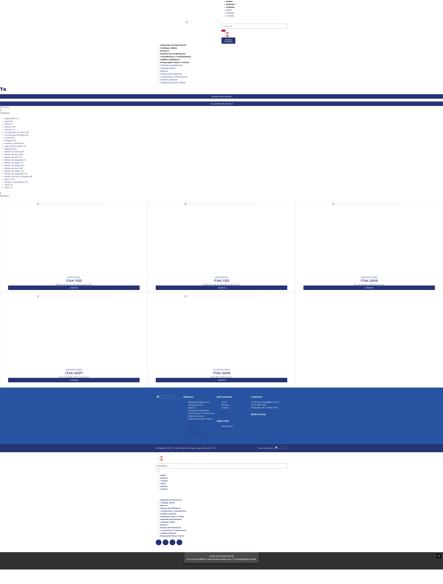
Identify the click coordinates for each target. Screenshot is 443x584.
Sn (83, 284)
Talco (7, 187)
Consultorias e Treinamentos (175, 57)
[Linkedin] (237, 20)
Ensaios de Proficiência (172, 54)
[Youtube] (243, 20)
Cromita (8, 138)
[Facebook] (231, 20)
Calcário (8, 129)
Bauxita (8, 127)
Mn (74, 284)
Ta (86, 284)
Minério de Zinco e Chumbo (17, 176)
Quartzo (8, 179)
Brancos (164, 51)
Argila (7, 121)
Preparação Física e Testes (174, 62)
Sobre (229, 1)
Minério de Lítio (11, 157)
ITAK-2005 (369, 281)
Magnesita (9, 149)
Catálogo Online (168, 48)
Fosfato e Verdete (12, 143)
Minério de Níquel (12, 165)
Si (81, 284)
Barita (7, 124)
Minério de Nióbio (12, 163)
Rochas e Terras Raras (14, 182)
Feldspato (9, 140)
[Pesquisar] (223, 31)
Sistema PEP (227, 426)
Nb (78, 284)
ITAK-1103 (74, 281)
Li (72, 284)
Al (56, 284)
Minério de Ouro (12, 168)
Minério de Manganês (14, 160)
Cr (65, 284)
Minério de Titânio (12, 171)
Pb (371, 284)
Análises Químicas (170, 59)
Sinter (7, 185)
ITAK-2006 (221, 373)
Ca (62, 284)
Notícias (230, 4)
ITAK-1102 (221, 281)
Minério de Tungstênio (14, 174)
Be (59, 284)
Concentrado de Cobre (15, 132)
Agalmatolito (10, 118)
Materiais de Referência (173, 45)
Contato (230, 7)
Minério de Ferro (12, 154)
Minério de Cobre (12, 151)
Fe (67, 284)
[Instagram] (224, 20)
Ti (88, 284)
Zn (91, 284)
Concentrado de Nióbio (15, 135)
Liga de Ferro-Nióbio (14, 146)
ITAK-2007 (74, 373)
